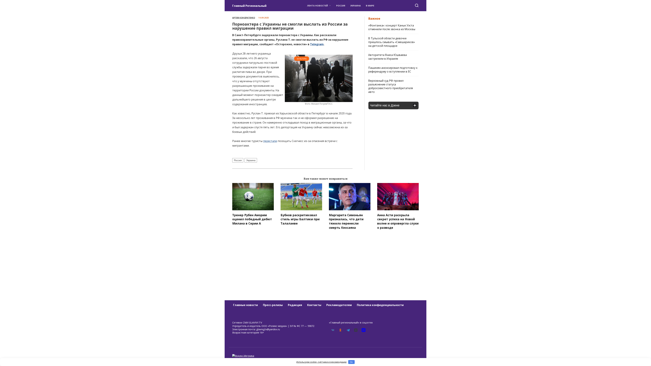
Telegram (317, 44)
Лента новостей (317, 5)
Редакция (295, 305)
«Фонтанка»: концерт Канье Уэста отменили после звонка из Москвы (391, 27)
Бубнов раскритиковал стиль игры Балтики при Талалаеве (300, 219)
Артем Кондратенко (243, 17)
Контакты (314, 305)
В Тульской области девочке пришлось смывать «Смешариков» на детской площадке (391, 42)
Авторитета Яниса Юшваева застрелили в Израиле (387, 56)
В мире (370, 5)
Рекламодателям (339, 305)
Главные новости (245, 305)
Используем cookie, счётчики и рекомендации (321, 361)
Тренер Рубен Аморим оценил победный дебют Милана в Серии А (252, 219)
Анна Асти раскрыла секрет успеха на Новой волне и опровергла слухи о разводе (398, 221)
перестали (270, 141)
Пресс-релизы (273, 305)
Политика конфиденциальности (380, 305)
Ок (351, 361)
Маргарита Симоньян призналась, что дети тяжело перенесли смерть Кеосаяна (346, 221)
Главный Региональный (249, 6)
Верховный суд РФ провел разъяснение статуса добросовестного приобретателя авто (390, 86)
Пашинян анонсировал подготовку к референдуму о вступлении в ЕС (393, 69)
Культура (302, 58)
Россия (340, 5)
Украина (355, 5)
